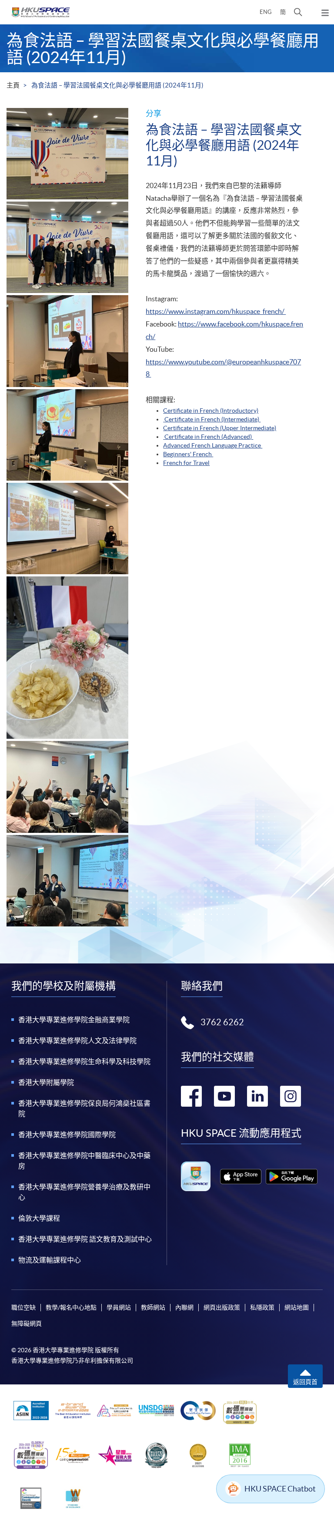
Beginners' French (188, 454)
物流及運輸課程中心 (49, 1260)
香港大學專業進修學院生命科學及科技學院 (84, 1061)
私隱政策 (262, 1307)
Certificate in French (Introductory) (210, 410)
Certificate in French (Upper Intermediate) (219, 427)
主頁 (13, 85)
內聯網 (184, 1307)
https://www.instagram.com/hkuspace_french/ (216, 311)
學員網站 (119, 1307)
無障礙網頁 (26, 1323)
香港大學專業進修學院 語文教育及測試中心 (85, 1239)
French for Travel (186, 462)
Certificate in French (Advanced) (208, 436)
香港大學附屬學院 (46, 1082)
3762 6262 (222, 1022)
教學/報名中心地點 (71, 1307)
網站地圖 (296, 1307)
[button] (298, 12)
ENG (266, 12)
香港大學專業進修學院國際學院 (67, 1134)
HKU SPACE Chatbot (280, 1488)
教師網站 (153, 1307)
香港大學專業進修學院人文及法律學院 (77, 1040)
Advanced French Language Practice (212, 445)
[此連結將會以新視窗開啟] (240, 1176)
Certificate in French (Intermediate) (212, 419)
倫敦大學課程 (39, 1218)
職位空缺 (23, 1307)
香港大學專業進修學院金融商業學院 (74, 1020)
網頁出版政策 (222, 1307)
